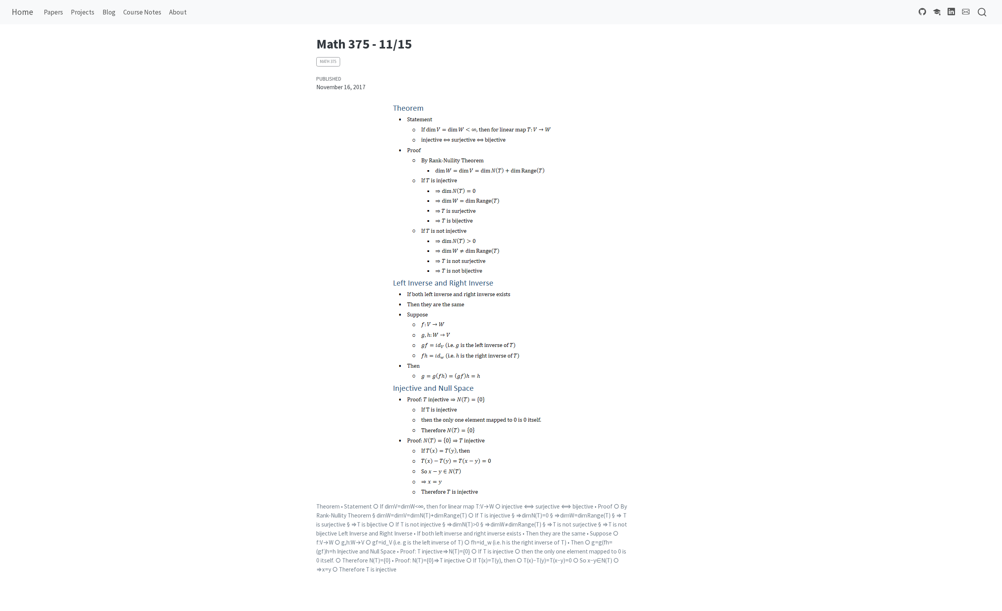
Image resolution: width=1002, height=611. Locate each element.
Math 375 (328, 61)
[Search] (982, 12)
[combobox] (982, 12)
